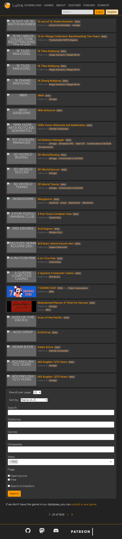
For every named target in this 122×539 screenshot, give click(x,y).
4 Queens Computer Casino (55, 273)
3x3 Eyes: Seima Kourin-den (55, 243)
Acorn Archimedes (59, 25)
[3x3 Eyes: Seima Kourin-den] (21, 247)
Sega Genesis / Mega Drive (64, 55)
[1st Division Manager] (21, 143)
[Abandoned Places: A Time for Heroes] (21, 306)
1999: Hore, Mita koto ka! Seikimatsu (61, 125)
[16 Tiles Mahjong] (21, 54)
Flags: (11, 469)
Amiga (76, 25)
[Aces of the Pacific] (21, 321)
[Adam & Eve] (21, 350)
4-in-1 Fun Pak (46, 258)
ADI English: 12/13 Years (52, 376)
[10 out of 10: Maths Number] (21, 25)
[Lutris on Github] (27, 531)
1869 (40, 95)
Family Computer (58, 129)
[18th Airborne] (21, 114)
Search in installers (22, 486)
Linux (63, 203)
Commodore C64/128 (99, 143)
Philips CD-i (55, 232)
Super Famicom (58, 247)
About (61, 5)
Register (112, 12)
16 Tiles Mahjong (48, 51)
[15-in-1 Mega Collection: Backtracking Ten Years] (21, 40)
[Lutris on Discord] (55, 531)
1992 (77, 22)
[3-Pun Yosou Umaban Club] (21, 217)
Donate (103, 5)
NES (51, 291)
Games (49, 5)
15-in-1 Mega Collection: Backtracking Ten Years (68, 36)
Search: (12, 407)
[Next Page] (67, 514)
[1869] (21, 99)
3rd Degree (45, 228)
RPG (48, 310)
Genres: (12, 431)
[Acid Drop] (21, 336)
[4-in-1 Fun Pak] (21, 262)
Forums (89, 5)
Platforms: (14, 419)
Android (53, 203)
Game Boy (55, 217)
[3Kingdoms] (21, 202)
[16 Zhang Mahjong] (21, 84)
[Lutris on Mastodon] (41, 531)
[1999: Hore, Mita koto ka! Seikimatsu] (21, 128)
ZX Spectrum (45, 147)
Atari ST (80, 143)
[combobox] (61, 425)
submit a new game (83, 504)
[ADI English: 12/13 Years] (21, 380)
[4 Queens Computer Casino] (21, 276)
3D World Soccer (48, 169)
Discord (74, 5)
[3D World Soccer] (21, 173)
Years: (11, 456)
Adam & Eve (45, 347)
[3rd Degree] (21, 232)
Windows (87, 203)
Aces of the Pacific (49, 317)
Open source (18, 475)
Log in (99, 12)
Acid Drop (44, 332)
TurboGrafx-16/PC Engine (63, 40)
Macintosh (74, 203)
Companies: (15, 444)
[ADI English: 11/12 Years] (21, 365)
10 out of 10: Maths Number (55, 21)
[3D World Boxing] (21, 158)
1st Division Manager (50, 139)
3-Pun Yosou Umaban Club (54, 213)
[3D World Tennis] (21, 188)
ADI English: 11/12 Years (52, 361)
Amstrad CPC (66, 143)
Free (13, 479)
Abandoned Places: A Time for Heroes (62, 302)
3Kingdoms (44, 199)
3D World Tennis (48, 184)
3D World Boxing (48, 154)
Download (32, 5)
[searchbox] (10, 424)
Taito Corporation (78, 288)
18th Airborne (46, 110)
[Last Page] (72, 514)
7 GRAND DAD (46, 287)
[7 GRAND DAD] (21, 291)
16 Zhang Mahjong (49, 80)
